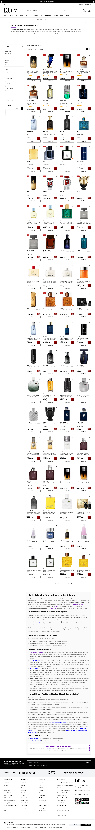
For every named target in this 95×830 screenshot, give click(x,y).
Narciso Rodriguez (80, 220)
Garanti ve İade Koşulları (9, 800)
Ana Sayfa (39, 19)
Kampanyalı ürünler (44, 808)
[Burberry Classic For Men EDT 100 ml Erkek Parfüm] (33, 152)
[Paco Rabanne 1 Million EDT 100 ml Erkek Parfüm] (33, 299)
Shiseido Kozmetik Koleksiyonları (65, 782)
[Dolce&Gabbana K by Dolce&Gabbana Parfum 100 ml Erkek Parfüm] (67, 413)
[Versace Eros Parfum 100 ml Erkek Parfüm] (83, 122)
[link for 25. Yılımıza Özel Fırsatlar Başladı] (47, 1)
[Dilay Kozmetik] (83, 781)
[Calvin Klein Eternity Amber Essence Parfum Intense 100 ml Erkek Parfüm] (33, 472)
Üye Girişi (23, 792)
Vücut (30, 15)
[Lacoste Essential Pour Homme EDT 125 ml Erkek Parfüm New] (50, 270)
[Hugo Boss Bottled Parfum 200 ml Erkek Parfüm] (67, 122)
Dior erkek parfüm (78, 604)
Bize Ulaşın (24, 808)
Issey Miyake (62, 451)
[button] (1, 2)
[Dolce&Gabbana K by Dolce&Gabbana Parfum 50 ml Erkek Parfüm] (83, 413)
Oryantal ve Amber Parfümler (64, 808)
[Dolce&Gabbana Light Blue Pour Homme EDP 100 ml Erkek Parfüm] (50, 211)
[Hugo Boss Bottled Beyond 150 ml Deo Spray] (33, 356)
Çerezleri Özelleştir (74, 824)
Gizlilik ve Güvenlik (8, 798)
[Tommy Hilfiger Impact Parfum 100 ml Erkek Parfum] (83, 356)
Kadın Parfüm (42, 785)
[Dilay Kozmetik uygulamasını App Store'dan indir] (85, 799)
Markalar (56, 15)
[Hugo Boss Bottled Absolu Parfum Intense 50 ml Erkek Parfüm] (67, 531)
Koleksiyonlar (38, 15)
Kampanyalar (7, 790)
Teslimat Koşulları (8, 792)
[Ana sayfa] (10, 10)
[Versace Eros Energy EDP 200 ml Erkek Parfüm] (67, 559)
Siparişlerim (24, 795)
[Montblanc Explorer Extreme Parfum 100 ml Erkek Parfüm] (67, 384)
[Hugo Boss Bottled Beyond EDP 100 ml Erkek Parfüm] (50, 356)
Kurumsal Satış (7, 787)
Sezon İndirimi (47, 15)
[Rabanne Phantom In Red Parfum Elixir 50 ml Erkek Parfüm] (50, 182)
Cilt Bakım (41, 787)
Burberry (10, 41)
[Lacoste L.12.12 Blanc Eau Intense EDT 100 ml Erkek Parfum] (33, 384)
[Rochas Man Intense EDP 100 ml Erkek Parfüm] (83, 531)
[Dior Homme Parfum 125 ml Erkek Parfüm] (67, 60)
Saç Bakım (41, 798)
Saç (26, 15)
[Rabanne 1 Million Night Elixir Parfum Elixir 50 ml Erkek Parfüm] (33, 60)
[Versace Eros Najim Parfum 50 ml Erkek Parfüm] (67, 299)
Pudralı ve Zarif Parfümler (63, 798)
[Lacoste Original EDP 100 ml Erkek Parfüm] (50, 559)
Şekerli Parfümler (61, 813)
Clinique (71, 41)
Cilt (16, 15)
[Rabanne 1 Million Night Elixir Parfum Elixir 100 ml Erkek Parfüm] (33, 182)
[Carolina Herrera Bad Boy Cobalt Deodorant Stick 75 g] (83, 152)
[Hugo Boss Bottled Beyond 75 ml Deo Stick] (83, 327)
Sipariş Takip (24, 798)
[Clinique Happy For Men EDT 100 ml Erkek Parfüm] (83, 270)
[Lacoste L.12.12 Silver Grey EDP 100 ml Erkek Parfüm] (83, 384)
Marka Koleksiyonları (44, 805)
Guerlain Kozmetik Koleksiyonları (65, 785)
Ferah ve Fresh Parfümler (63, 810)
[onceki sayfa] (45, 583)
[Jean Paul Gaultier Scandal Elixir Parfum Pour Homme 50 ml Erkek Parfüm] (83, 60)
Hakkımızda (6, 782)
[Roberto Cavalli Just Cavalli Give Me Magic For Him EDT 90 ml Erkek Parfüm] (67, 91)
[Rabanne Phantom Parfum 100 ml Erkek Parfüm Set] (83, 501)
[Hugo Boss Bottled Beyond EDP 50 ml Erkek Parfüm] (67, 356)
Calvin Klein (25, 41)
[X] (24, 773)
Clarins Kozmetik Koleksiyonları (64, 787)
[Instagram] (30, 773)
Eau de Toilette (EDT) (35, 738)
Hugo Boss (45, 100)
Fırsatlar (67, 15)
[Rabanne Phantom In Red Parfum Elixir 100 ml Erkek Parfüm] (67, 182)
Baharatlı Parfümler (61, 805)
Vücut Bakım (42, 800)
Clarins (55, 41)
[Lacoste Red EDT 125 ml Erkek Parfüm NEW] (33, 270)
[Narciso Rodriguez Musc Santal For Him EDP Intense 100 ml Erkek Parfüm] (33, 241)
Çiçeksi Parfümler (61, 800)
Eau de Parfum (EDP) (35, 741)
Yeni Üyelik (24, 787)
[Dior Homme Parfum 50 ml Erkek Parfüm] (67, 472)
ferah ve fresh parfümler (36, 622)
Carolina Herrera (40, 41)
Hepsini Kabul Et (86, 824)
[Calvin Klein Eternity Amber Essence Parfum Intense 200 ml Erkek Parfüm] (50, 472)
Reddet (9, 827)
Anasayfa (23, 782)
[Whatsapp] (34, 773)
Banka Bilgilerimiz (25, 800)
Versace (78, 131)
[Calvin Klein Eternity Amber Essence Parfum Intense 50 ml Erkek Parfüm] (83, 442)
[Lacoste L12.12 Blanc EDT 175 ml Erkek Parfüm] (67, 501)
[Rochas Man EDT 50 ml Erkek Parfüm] (33, 531)
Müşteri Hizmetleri (8, 795)
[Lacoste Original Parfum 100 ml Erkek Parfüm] (67, 152)
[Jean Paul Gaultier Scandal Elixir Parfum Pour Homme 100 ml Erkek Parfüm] (33, 91)
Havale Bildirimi (25, 803)
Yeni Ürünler (24, 805)
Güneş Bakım (42, 792)
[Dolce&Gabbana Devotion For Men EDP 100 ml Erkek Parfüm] (50, 442)
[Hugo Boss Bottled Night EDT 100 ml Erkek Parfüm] (67, 241)
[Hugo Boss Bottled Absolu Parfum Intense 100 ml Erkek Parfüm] (50, 122)
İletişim (5, 810)
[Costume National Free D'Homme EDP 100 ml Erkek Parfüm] (50, 501)
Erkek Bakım (42, 795)
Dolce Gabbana (30, 220)
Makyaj (11, 15)
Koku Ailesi (41, 813)
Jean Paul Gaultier (80, 69)
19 (68, 583)
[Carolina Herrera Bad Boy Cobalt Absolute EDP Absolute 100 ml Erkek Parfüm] (50, 60)
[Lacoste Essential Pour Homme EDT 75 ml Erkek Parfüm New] (67, 270)
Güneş (21, 15)
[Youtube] (27, 773)
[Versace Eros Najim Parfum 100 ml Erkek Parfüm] (50, 299)
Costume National (86, 41)
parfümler (48, 748)
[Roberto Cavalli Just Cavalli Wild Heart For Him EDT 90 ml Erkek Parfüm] (33, 501)
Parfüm (5, 15)
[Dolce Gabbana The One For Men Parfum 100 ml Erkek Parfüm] (50, 241)
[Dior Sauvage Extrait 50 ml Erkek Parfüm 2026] (50, 152)
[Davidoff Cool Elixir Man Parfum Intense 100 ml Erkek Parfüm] (50, 327)
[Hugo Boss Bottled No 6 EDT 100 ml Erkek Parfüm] (50, 91)
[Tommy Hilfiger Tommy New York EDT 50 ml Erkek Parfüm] (33, 327)
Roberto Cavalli (63, 100)
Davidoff (78, 250)
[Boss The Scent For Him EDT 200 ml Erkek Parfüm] (50, 384)
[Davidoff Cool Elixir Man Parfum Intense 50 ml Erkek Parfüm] (67, 327)
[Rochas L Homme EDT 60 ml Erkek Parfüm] (50, 531)
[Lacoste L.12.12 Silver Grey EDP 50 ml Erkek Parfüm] (33, 413)
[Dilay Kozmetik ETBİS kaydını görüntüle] (78, 801)
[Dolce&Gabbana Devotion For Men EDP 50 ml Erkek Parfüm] (33, 442)
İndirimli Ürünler (43, 803)
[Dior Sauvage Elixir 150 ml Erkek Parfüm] (83, 91)
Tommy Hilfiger (30, 131)
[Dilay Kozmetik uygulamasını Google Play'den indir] (85, 803)
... (64, 583)
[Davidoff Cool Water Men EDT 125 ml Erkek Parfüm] (83, 241)
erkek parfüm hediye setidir (58, 722)
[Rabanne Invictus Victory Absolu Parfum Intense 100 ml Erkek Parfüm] (50, 413)
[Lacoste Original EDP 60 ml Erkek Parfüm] (33, 559)
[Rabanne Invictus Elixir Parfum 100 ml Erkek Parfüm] (83, 182)
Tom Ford (55, 606)
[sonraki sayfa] (71, 583)
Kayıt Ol (87, 762)
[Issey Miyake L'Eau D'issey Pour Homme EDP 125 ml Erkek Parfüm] (67, 442)
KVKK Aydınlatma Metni (9, 803)
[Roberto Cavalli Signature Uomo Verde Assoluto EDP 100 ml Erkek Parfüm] (67, 211)
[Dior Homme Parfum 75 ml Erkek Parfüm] (83, 472)
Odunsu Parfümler (61, 815)
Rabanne (28, 69)
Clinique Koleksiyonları (62, 792)
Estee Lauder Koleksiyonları (63, 790)
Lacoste (61, 161)
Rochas (28, 540)
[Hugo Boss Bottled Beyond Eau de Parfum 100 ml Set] (83, 299)
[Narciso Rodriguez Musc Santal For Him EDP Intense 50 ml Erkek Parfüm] (83, 211)
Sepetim (23, 790)
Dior (61, 69)
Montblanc (62, 393)
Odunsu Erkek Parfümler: (36, 652)
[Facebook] (20, 773)
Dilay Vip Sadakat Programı (10, 805)
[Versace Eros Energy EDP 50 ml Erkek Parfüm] (83, 559)
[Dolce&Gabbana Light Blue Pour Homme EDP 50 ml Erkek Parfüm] (33, 211)
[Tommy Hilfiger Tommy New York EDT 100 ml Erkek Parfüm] (33, 122)
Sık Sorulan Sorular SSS (9, 808)
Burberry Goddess (61, 795)
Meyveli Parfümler (61, 803)
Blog (61, 15)
